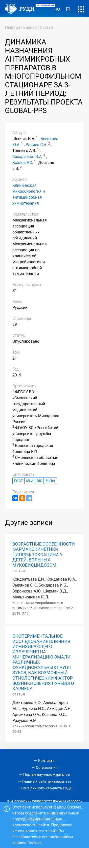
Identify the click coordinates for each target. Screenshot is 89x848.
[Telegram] (29, 498)
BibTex (50, 481)
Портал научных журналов (46, 774)
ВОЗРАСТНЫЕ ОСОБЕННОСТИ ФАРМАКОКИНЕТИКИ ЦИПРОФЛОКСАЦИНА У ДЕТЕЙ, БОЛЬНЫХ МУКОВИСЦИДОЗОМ (43, 554)
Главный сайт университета (46, 781)
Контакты (46, 760)
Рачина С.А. (36, 144)
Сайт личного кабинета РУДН (46, 788)
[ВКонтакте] (15, 498)
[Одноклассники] (22, 498)
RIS (39, 481)
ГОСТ (18, 481)
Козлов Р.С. (22, 162)
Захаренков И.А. (27, 156)
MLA (29, 481)
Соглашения (47, 767)
